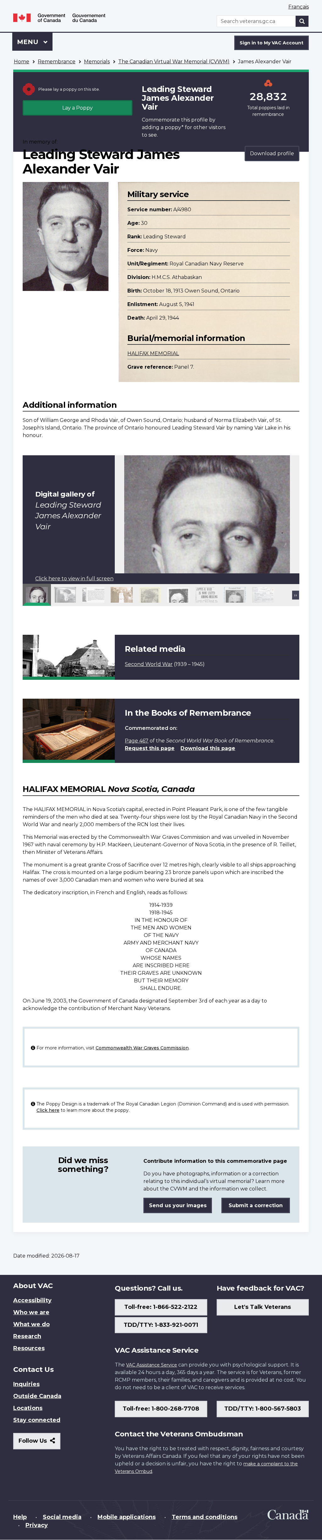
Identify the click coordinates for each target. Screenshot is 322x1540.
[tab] (37, 595)
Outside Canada (37, 1396)
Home (21, 62)
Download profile (272, 153)
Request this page (150, 748)
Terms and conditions (204, 1517)
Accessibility (32, 1300)
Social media (62, 1517)
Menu (28, 42)
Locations (27, 1408)
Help (20, 1517)
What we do (31, 1324)
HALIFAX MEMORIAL (153, 353)
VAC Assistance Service (151, 1365)
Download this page (207, 748)
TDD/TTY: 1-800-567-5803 (262, 1408)
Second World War (149, 664)
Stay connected (36, 1420)
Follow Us (39, 1443)
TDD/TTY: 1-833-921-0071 (161, 1324)
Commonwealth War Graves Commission (142, 1048)
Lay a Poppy (77, 108)
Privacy (36, 1525)
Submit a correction (256, 1205)
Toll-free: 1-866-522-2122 (160, 1307)
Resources (29, 1348)
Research (27, 1336)
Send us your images (178, 1205)
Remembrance (56, 62)
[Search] (302, 21)
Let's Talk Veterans (262, 1307)
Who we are (31, 1312)
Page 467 (136, 741)
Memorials (97, 62)
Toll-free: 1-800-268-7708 (161, 1408)
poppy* (174, 127)
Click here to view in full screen (74, 579)
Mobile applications (126, 1517)
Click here (47, 1110)
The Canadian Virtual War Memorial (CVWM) (174, 62)
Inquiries (26, 1384)
